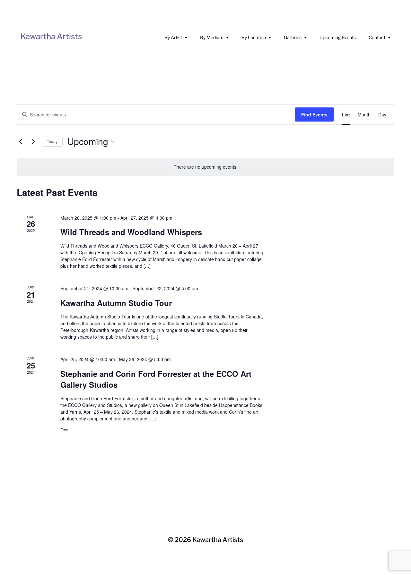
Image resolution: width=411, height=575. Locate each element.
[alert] (205, 167)
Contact (377, 37)
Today (52, 141)
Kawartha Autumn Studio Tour (116, 302)
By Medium (211, 37)
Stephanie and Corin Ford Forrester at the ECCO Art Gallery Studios (155, 379)
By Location (253, 37)
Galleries (293, 37)
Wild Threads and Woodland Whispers (131, 231)
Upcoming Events (337, 37)
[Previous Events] (20, 141)
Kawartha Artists (51, 36)
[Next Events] (33, 141)
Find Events (314, 114)
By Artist (173, 37)
